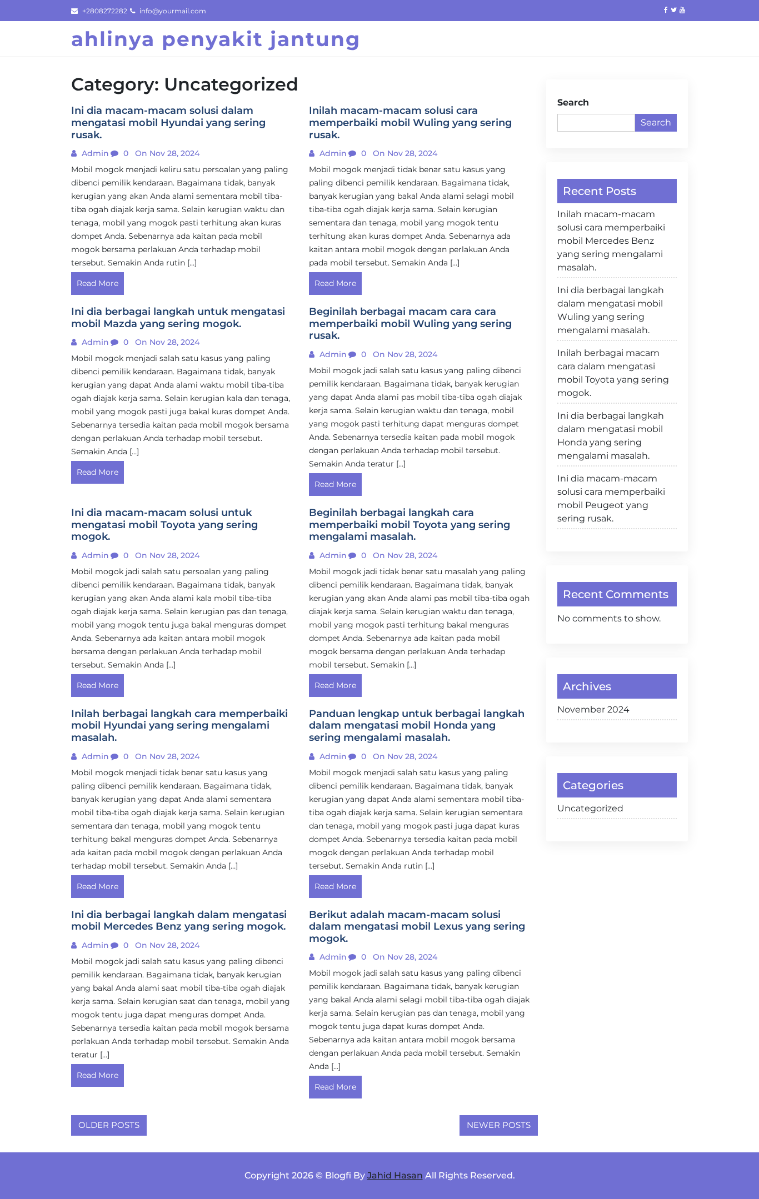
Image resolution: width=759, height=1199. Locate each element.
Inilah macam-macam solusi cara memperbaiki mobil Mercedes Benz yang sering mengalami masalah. (611, 241)
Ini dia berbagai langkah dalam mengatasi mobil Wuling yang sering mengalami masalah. (610, 310)
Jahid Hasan (395, 1175)
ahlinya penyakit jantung (216, 39)
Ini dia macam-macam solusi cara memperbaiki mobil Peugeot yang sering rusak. (611, 498)
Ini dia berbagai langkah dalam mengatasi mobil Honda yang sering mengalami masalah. (610, 435)
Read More (97, 283)
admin (94, 153)
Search (573, 102)
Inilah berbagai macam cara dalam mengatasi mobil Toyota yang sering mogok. (613, 373)
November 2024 (593, 709)
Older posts (108, 1125)
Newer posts (499, 1125)
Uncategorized (590, 808)
